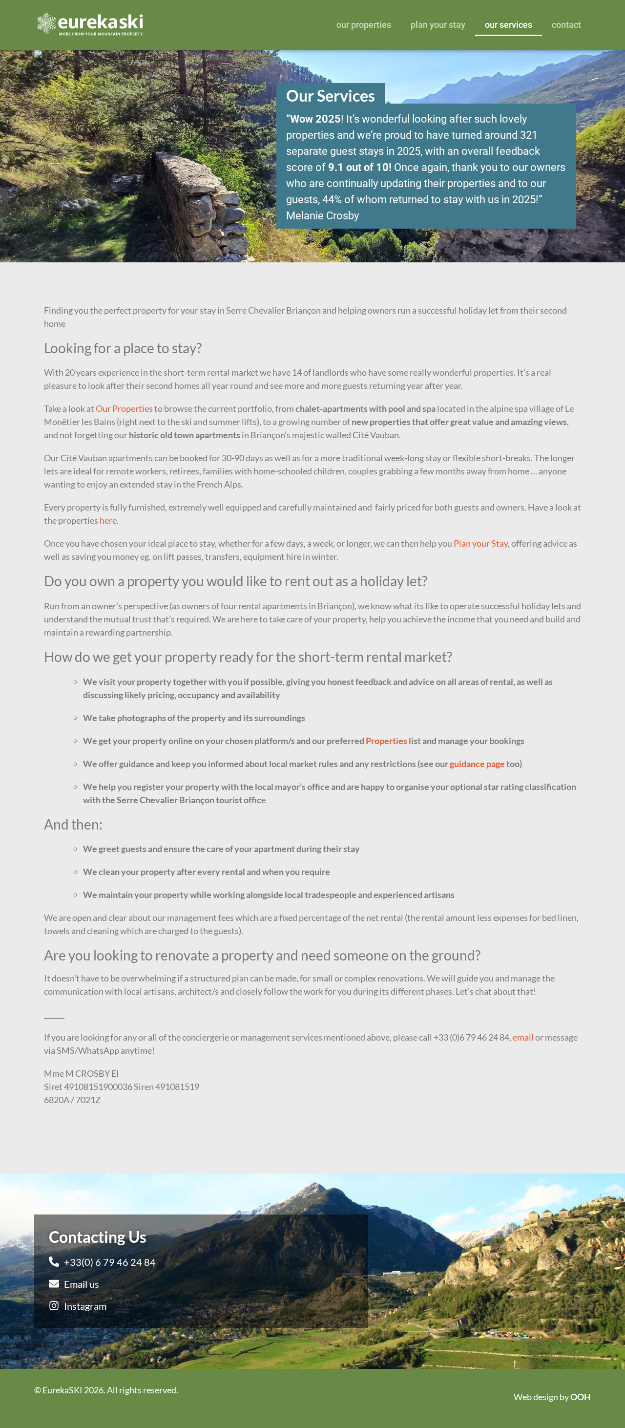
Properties (386, 740)
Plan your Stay (438, 25)
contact (566, 25)
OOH (580, 1396)
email (523, 1037)
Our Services (508, 25)
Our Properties (363, 25)
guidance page (477, 763)
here (108, 520)
